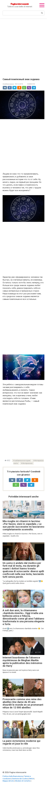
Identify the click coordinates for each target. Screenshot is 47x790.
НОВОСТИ (31, 84)
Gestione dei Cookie (20, 779)
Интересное (27, 463)
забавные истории (22, 460)
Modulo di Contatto (22, 781)
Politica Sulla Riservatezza (13, 776)
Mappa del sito (8, 781)
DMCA (31, 779)
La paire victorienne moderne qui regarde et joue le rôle (21, 742)
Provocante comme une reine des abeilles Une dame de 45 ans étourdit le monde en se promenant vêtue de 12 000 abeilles (23, 703)
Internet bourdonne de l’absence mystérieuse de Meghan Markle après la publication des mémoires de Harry (22, 661)
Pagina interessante (19, 3)
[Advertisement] (23, 46)
